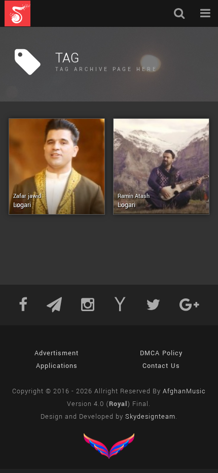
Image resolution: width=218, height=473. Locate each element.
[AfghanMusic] (17, 13)
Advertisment (56, 353)
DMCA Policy (161, 353)
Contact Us (161, 365)
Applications (57, 365)
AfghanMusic (184, 391)
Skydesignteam (150, 416)
